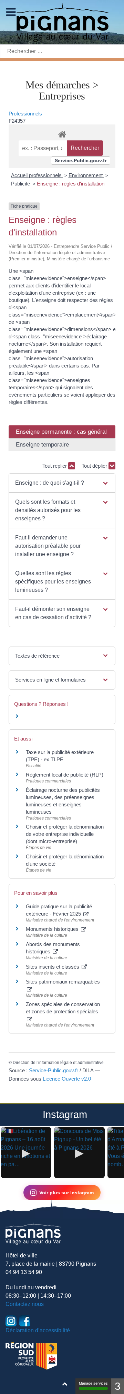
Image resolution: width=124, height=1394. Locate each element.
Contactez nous (25, 1304)
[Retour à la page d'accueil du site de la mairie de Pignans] (62, 22)
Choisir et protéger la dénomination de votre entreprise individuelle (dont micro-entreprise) (65, 834)
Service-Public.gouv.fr (80, 160)
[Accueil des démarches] (62, 133)
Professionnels (25, 113)
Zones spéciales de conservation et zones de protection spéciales (63, 1007)
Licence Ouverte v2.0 (67, 1079)
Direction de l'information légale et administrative (58, 1062)
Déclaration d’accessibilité (38, 1330)
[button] (62, 483)
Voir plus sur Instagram (66, 1192)
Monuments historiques (53, 929)
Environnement (86, 175)
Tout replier (55, 466)
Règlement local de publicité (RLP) (64, 775)
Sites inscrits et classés (53, 967)
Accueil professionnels (37, 175)
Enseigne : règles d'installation (70, 184)
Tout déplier (95, 466)
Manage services (93, 1383)
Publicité (21, 184)
